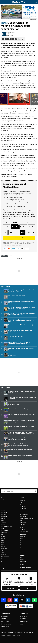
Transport (3, 554)
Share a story (5, 621)
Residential (23, 536)
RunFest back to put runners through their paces (21, 409)
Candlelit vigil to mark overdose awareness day (21, 414)
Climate (3, 510)
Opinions (3, 562)
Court (2, 520)
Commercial (23, 514)
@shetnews (9, 34)
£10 (22, 232)
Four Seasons (23, 511)
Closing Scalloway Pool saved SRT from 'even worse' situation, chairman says (20, 438)
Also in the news (5, 500)
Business (3, 508)
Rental (21, 538)
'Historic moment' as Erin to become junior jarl (21, 325)
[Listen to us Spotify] (34, 600)
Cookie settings (5, 613)
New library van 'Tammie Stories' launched (20, 449)
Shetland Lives (24, 509)
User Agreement (6, 624)
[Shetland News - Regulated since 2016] (26, 606)
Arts (2, 504)
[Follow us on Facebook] (3, 600)
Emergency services (6, 526)
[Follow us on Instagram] (10, 600)
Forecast (22, 550)
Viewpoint (3, 568)
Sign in (28, 588)
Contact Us (4, 616)
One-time (7, 227)
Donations (23, 619)
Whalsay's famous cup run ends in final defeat (21, 426)
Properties (23, 534)
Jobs (21, 527)
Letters (3, 564)
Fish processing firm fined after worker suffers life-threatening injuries (21, 302)
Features (22, 501)
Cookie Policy (24, 613)
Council (3, 518)
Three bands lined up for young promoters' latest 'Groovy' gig (22, 397)
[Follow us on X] (22, 600)
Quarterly (23, 227)
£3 (5, 232)
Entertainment (4, 530)
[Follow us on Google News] (11, 606)
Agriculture (4, 502)
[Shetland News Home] (19, 3)
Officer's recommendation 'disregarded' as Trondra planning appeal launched (20, 342)
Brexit (2, 506)
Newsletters (23, 561)
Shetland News (10, 32)
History (3, 536)
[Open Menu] (2, 2)
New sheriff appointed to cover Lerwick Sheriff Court (21, 348)
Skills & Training (24, 531)
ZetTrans (22, 524)
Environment (4, 532)
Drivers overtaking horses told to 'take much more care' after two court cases (22, 313)
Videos (22, 564)
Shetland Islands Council (26, 518)
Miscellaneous (23, 545)
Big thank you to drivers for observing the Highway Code (19, 354)
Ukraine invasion (5, 556)
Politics (3, 546)
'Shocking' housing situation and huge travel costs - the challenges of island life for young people (21, 320)
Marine (2, 540)
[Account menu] (36, 2)
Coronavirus (4, 516)
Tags (21, 557)
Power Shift (4, 548)
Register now (10, 588)
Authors (22, 559)
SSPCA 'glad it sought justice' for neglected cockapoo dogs (20, 331)
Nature (2, 542)
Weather (3, 559)
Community (4, 512)
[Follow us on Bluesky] (16, 600)
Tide (21, 552)
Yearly (31, 227)
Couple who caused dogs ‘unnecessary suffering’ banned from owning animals (21, 308)
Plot (21, 543)
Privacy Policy (5, 626)
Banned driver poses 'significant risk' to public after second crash (21, 290)
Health (2, 534)
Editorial (22, 497)
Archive (22, 555)
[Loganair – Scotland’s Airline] (19, 99)
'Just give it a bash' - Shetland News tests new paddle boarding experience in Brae (21, 444)
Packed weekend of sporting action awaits (20, 455)
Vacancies (22, 529)
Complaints (23, 616)
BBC (21, 520)
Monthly (14, 227)
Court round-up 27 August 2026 (16, 295)
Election (3, 524)
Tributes (22, 505)
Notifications (24, 621)
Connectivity (4, 514)
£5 (11, 232)
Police (2, 544)
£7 (16, 232)
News (4, 22)
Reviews (3, 566)
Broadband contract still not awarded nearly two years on (21, 392)
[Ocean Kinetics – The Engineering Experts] (19, 12)
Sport (2, 552)
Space (2, 550)
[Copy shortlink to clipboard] (16, 39)
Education (3, 522)
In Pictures (22, 503)
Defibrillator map (25, 567)
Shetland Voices (24, 507)
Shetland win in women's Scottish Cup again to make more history (21, 403)
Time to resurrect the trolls (15, 336)
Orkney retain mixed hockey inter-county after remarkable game (21, 421)
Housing (3, 538)
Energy (3, 528)
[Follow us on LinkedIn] (28, 600)
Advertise (4, 619)
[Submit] (35, 491)
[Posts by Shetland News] (4, 34)
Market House (23, 522)
